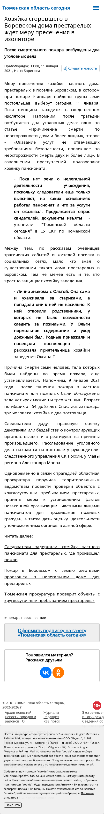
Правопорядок (16, 66)
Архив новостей (18, 712)
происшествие (33, 617)
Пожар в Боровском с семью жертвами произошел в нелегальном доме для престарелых (52, 576)
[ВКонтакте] (46, 672)
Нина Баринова (27, 70)
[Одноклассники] (58, 672)
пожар (12, 617)
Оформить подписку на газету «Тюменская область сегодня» (52, 632)
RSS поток (52, 721)
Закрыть (13, 805)
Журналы (51, 712)
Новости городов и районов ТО (20, 719)
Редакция (51, 717)
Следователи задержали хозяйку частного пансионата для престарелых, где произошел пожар (52, 553)
